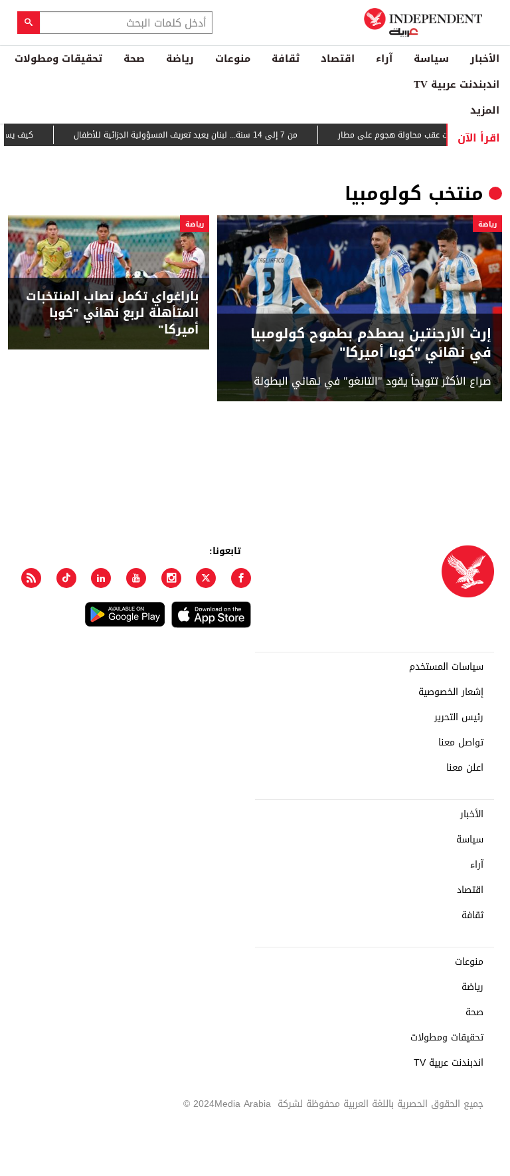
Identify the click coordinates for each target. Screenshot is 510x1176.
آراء (384, 58)
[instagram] (171, 578)
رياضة (180, 58)
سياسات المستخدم (446, 667)
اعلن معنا (464, 768)
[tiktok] (66, 578)
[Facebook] (241, 578)
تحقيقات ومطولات (58, 58)
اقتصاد (338, 58)
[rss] (31, 578)
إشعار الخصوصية (450, 692)
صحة (134, 58)
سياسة (431, 58)
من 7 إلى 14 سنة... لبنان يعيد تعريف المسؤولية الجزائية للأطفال (198, 135)
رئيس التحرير (458, 717)
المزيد (484, 110)
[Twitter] (206, 578)
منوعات (232, 58)
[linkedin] (101, 578)
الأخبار (484, 58)
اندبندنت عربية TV (456, 84)
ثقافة (285, 58)
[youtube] (136, 578)
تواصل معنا (460, 742)
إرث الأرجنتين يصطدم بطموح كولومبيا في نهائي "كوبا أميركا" (370, 342)
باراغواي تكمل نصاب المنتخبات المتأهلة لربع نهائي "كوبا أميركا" (112, 313)
